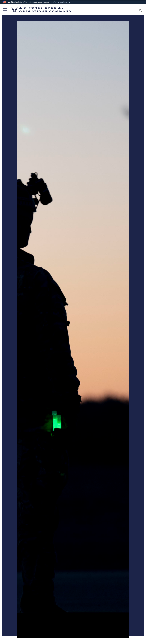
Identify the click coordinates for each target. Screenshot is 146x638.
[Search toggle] (141, 10)
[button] (61, 2)
